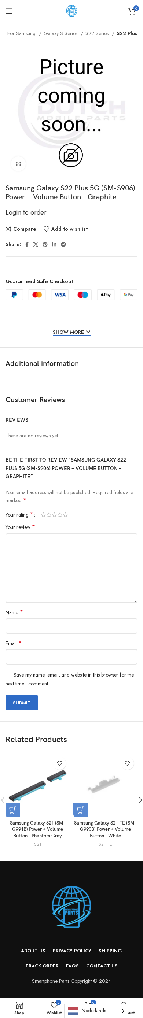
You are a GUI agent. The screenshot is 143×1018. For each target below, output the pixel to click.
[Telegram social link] (63, 244)
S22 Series (97, 33)
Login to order (26, 212)
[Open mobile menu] (9, 11)
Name (14, 612)
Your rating (19, 515)
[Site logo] (71, 10)
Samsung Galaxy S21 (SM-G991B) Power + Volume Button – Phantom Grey (37, 830)
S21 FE (105, 844)
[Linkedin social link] (54, 244)
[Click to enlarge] (18, 163)
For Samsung (22, 33)
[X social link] (35, 244)
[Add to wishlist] (59, 763)
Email (14, 643)
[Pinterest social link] (45, 244)
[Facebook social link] (27, 244)
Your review (20, 527)
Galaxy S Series (61, 33)
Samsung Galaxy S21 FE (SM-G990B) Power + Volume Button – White (105, 830)
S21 (37, 844)
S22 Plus (127, 33)
